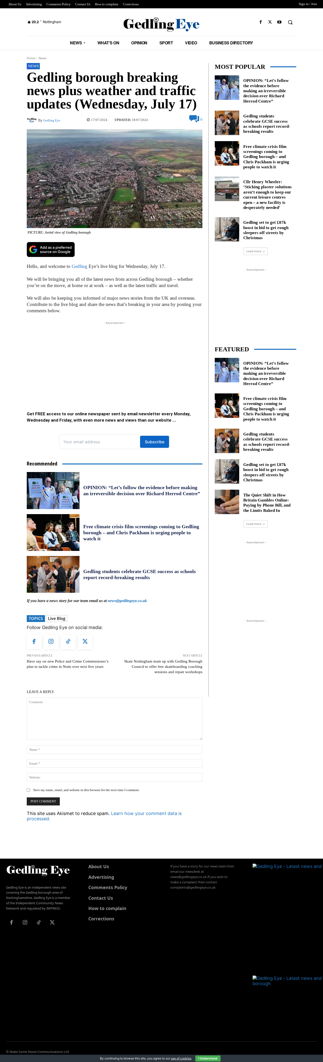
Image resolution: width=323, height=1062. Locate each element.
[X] (270, 22)
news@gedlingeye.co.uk (127, 601)
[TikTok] (68, 642)
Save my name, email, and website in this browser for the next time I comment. (86, 790)
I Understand (208, 1058)
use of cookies (181, 1058)
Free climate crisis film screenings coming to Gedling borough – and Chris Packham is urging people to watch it (141, 532)
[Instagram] (51, 642)
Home (31, 58)
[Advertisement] (114, 361)
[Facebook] (260, 22)
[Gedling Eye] (161, 25)
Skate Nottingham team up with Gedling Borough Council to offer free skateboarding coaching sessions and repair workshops (163, 666)
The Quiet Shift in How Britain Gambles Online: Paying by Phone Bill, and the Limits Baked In (266, 503)
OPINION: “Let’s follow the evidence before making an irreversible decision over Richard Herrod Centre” (141, 490)
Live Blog (56, 618)
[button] (290, 22)
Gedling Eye (51, 120)
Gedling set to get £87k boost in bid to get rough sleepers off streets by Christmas (265, 230)
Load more (253, 251)
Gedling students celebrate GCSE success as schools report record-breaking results (266, 124)
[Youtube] (279, 22)
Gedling (79, 266)
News (42, 58)
